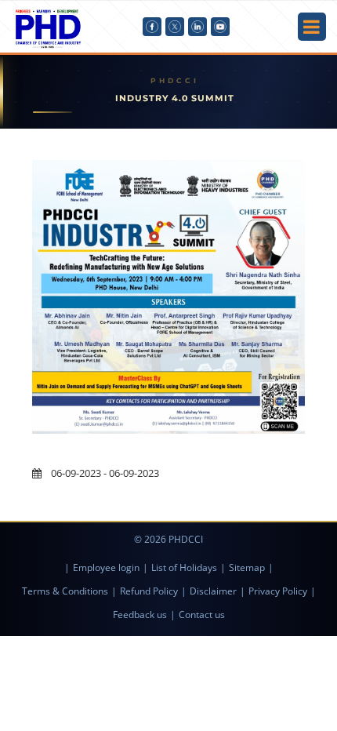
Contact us (202, 614)
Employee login (106, 567)
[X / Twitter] (174, 26)
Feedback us (140, 614)
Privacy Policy (277, 591)
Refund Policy (149, 591)
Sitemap (247, 567)
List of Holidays (184, 567)
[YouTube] (220, 26)
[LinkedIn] (197, 26)
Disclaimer (213, 591)
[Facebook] (152, 26)
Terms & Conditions (65, 591)
